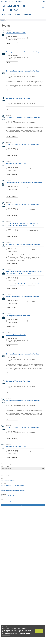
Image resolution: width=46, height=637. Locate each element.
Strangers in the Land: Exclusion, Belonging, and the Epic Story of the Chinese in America (24, 272)
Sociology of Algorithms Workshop (18, 98)
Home (2, 20)
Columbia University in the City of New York (11, 1)
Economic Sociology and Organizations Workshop (23, 71)
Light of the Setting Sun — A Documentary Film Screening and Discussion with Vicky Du (22, 224)
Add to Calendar (12, 43)
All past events (23, 505)
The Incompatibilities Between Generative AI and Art (24, 182)
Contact (42, 5)
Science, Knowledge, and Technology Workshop (22, 52)
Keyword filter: (5, 466)
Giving (43, 7)
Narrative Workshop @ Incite (16, 33)
